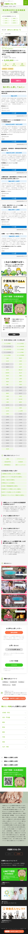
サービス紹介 (16, 863)
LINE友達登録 (14, 665)
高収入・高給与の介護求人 (8, 479)
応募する (18, 80)
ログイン (9, 853)
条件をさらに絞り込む (13, 29)
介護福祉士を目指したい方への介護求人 (11, 473)
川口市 (6, 20)
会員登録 (18, 853)
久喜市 (6, 18)
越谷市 (14, 20)
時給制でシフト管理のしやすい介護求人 (11, 489)
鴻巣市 (14, 18)
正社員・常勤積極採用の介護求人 (10, 486)
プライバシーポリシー (6, 865)
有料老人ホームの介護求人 (8, 483)
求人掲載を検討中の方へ (7, 863)
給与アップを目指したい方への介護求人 (11, 492)
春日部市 (14, 22)
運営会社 (14, 865)
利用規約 (22, 863)
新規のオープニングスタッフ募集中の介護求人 (13, 495)
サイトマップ (20, 865)
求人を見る (5, 80)
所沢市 (6, 22)
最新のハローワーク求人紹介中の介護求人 (12, 476)
